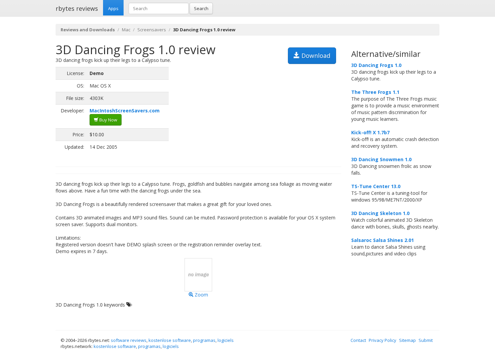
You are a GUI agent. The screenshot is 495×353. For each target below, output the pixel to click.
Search (201, 8)
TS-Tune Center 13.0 (375, 186)
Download (315, 55)
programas (204, 340)
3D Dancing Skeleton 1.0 (380, 213)
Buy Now (107, 120)
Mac (126, 30)
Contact (358, 340)
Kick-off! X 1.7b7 (370, 132)
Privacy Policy (382, 340)
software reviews (128, 340)
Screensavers (151, 30)
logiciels (226, 340)
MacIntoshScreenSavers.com (125, 110)
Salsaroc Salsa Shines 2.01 (382, 240)
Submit (426, 340)
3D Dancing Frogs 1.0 (376, 65)
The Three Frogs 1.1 (375, 92)
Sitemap (407, 340)
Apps (113, 8)
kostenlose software (169, 340)
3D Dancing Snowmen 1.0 (381, 159)
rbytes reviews (77, 8)
